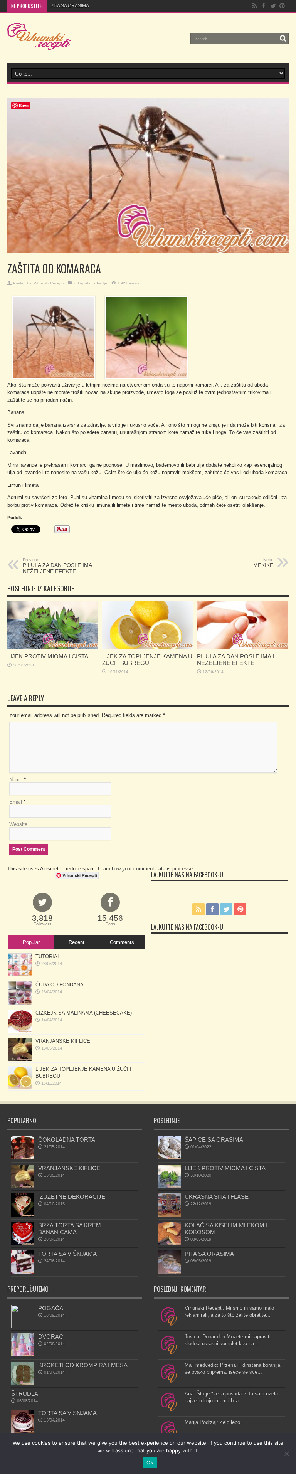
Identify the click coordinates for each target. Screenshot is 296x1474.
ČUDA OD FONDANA (59, 985)
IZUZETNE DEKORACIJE (71, 1196)
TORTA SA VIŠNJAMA (67, 1253)
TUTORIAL (47, 956)
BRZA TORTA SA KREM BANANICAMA (69, 1228)
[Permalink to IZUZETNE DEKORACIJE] (22, 1215)
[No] (286, 1453)
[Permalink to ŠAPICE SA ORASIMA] (169, 1158)
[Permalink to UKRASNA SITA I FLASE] (169, 1215)
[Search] (283, 38)
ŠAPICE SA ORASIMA (214, 1139)
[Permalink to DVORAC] (22, 1355)
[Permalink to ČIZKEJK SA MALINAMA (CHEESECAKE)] (20, 1031)
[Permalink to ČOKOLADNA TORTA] (22, 1158)
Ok (149, 1462)
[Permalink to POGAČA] (22, 1326)
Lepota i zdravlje (92, 283)
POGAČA (50, 1308)
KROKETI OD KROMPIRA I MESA (83, 1365)
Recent (76, 942)
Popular (31, 942)
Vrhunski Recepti (49, 283)
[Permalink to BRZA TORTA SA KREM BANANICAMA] (22, 1243)
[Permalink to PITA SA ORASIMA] (169, 1272)
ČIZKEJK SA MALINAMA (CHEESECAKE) (83, 1013)
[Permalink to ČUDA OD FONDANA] (20, 1003)
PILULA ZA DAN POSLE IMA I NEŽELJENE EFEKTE (59, 565)
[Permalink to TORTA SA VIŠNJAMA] (22, 1272)
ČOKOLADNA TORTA (66, 1139)
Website (18, 824)
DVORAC (50, 1336)
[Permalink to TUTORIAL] (20, 975)
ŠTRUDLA (24, 1393)
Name (15, 779)
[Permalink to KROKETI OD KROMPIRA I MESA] (22, 1383)
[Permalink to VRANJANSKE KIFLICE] (20, 1059)
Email (15, 802)
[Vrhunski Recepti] (39, 44)
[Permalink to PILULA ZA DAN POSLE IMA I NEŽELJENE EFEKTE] (242, 647)
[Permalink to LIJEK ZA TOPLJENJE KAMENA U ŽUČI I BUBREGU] (147, 647)
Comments (122, 942)
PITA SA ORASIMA (69, 5)
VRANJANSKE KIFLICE (62, 1041)
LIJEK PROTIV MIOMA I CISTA (47, 656)
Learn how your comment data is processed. (147, 869)
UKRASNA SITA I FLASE (217, 1196)
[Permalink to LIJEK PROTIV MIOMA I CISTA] (52, 647)
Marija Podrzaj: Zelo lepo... (215, 1422)
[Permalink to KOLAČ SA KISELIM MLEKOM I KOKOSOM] (169, 1243)
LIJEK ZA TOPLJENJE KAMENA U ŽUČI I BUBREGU (147, 659)
